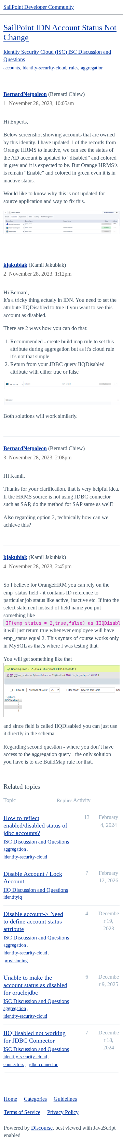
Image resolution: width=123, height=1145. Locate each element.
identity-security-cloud (44, 67)
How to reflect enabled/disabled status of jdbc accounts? (35, 825)
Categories (35, 1099)
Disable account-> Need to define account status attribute (33, 921)
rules (73, 67)
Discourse (42, 1128)
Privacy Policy (63, 1112)
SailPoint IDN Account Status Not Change (60, 32)
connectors (13, 1064)
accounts (11, 67)
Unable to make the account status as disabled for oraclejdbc (35, 985)
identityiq (12, 897)
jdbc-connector (43, 1064)
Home (10, 1099)
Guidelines (65, 1099)
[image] (61, 222)
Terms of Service (22, 1112)
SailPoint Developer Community (38, 7)
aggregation (92, 67)
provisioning (15, 960)
